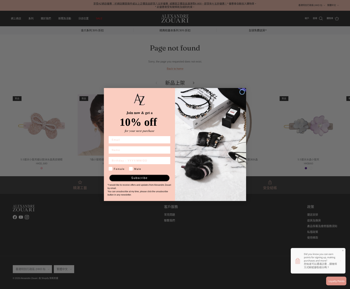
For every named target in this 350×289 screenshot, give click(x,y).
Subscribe (139, 177)
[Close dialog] (242, 92)
